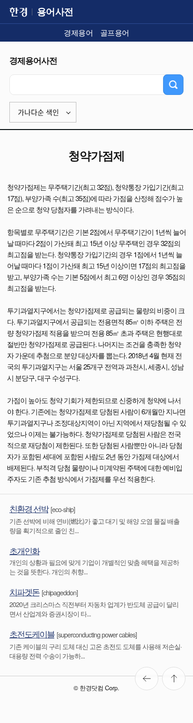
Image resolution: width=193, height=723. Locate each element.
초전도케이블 (31, 634)
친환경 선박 (28, 508)
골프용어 (114, 32)
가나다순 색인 (38, 112)
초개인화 (24, 550)
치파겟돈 (24, 592)
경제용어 (78, 32)
